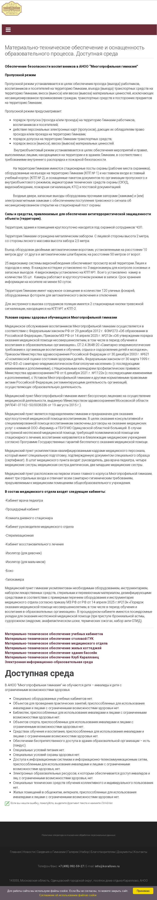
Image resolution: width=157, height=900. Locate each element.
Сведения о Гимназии (51, 852)
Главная (15, 852)
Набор (84, 852)
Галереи (72, 852)
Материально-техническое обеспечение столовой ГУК (49, 639)
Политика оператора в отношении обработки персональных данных (78, 835)
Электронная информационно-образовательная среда (49, 662)
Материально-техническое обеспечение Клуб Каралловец (52, 657)
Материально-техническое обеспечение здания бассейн (51, 653)
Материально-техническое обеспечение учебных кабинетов (54, 634)
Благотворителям (103, 852)
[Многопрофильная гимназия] (77, 8)
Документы (124, 852)
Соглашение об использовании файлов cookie (67, 895)
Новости (29, 852)
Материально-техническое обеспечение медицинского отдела (56, 643)
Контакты (140, 852)
